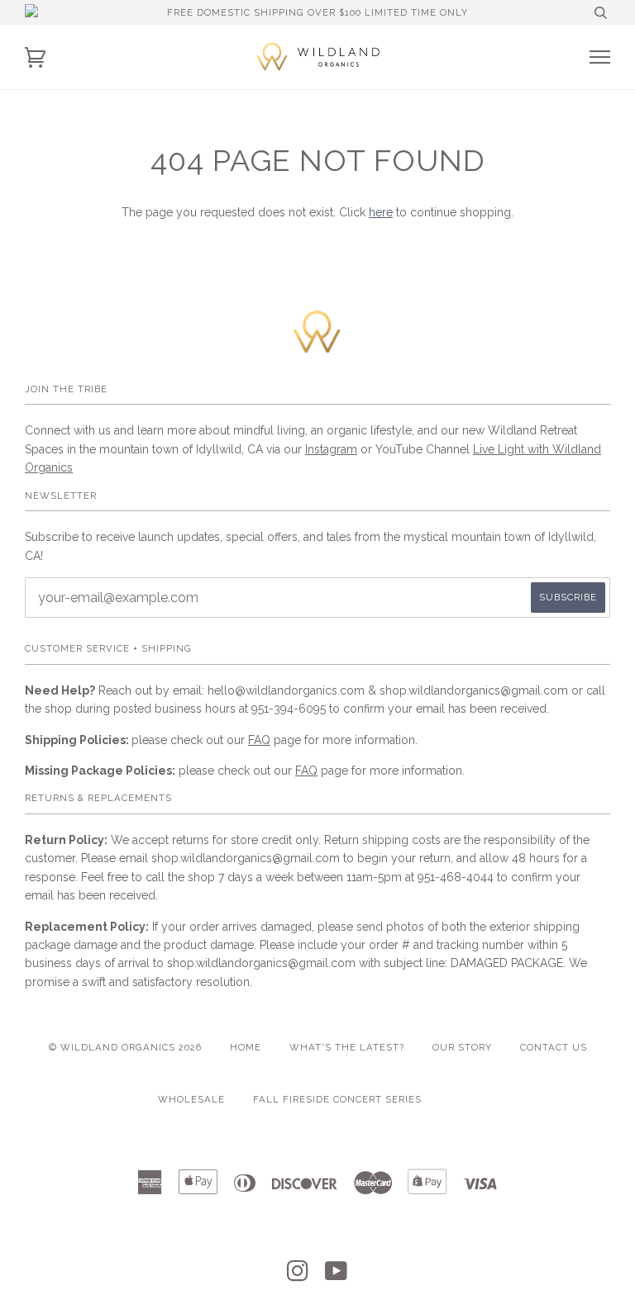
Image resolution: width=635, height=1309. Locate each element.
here (381, 212)
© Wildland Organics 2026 (125, 1047)
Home (245, 1047)
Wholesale (191, 1099)
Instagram (331, 449)
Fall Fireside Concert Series (337, 1099)
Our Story (462, 1047)
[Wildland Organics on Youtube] (336, 1276)
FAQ (259, 740)
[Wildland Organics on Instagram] (298, 1276)
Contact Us (553, 1047)
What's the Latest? (346, 1047)
